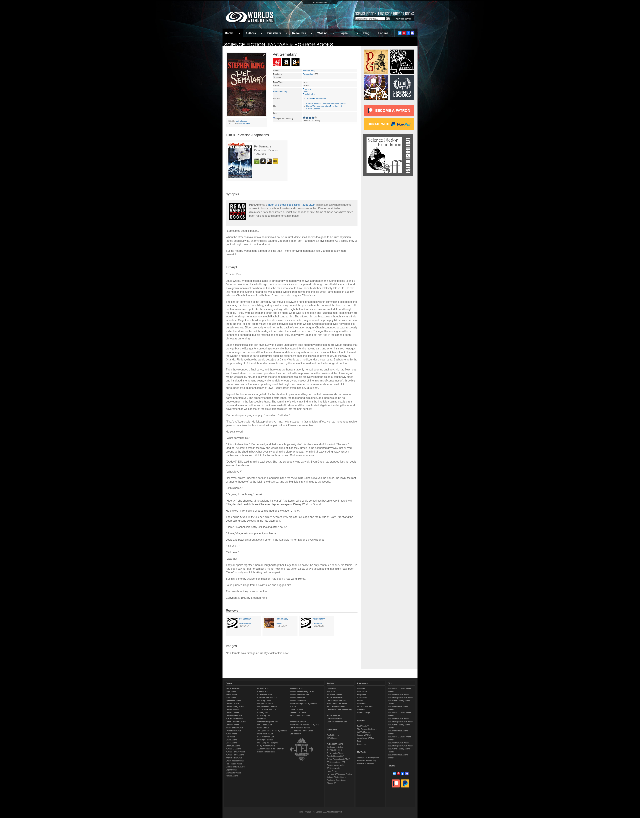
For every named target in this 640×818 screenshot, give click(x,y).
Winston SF (331, 783)
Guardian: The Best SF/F (267, 698)
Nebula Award (231, 695)
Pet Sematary (245, 619)
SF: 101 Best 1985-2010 (267, 710)
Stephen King (309, 71)
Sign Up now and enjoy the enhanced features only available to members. (368, 760)
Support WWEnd (363, 735)
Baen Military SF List (265, 737)
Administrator (241, 121)
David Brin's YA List (265, 734)
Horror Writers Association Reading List (324, 106)
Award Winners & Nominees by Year (304, 725)
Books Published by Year (300, 728)
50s (258, 743)
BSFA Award (231, 698)
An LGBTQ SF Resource (300, 716)
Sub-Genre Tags (280, 92)
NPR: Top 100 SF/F (265, 701)
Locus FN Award (232, 710)
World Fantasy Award (234, 728)
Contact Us (361, 744)
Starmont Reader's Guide (337, 722)
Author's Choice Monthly (336, 777)
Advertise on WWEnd (365, 738)
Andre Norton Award (234, 758)
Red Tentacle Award (234, 764)
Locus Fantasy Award (235, 707)
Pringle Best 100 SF (265, 704)
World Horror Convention (337, 704)
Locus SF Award (232, 704)
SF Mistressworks (264, 695)
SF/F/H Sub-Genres (365, 707)
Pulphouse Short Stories (336, 780)
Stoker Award (231, 743)
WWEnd (322, 33)
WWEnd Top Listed (297, 698)
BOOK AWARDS (233, 689)
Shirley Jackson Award (235, 761)
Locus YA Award (232, 713)
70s (267, 743)
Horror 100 (261, 719)
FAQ (359, 741)
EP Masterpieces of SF (336, 762)
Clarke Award (231, 740)
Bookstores (361, 704)
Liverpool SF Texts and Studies (339, 774)
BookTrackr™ (295, 734)
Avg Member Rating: (284, 118)
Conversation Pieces (335, 753)
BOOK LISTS (263, 689)
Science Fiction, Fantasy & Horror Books (278, 44)
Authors (251, 33)
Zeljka (279, 623)
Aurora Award (231, 734)
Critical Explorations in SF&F (338, 759)
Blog (366, 33)
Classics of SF (263, 692)
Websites (361, 710)
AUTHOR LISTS (333, 716)
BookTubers (362, 692)
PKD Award (230, 737)
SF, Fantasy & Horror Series (301, 731)
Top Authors (331, 689)
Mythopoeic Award (233, 701)
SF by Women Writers (266, 746)
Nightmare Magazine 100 (267, 722)
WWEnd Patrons (363, 732)
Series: (279, 78)
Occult (305, 92)
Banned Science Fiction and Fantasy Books (326, 104)
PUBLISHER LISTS (335, 744)
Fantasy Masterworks (335, 765)
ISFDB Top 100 (263, 716)
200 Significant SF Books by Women (272, 731)
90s (276, 743)
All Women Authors (334, 695)
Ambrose (318, 623)
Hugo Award (231, 692)
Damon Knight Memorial (336, 701)
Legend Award (231, 770)
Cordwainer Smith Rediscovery (339, 710)
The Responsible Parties (367, 729)
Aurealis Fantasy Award (235, 752)
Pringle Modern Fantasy (267, 707)
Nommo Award (232, 776)
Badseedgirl (245, 623)
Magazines (361, 695)
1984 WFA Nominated (316, 98)
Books (229, 33)
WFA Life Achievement (335, 707)
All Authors (331, 692)
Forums (383, 33)
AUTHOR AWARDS (335, 698)
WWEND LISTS (296, 689)
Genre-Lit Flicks (313, 109)
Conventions (362, 698)
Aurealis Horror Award (235, 755)
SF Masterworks (333, 768)
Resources (299, 33)
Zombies (307, 89)
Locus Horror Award (234, 716)
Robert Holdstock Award (236, 722)
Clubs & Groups (363, 713)
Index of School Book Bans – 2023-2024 (291, 204)
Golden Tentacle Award (235, 767)
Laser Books (332, 771)
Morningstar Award (233, 773)
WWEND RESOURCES (299, 722)
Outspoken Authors (334, 719)
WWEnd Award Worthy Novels (302, 692)
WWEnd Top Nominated (299, 695)
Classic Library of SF (335, 756)
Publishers (274, 33)
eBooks (360, 701)
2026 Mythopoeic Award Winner (400, 698)
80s (272, 743)
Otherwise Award (233, 746)
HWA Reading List (264, 725)
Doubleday (308, 74)
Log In (344, 33)
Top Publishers (333, 735)
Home (300, 812)
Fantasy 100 (262, 713)
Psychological (309, 94)
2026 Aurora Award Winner (398, 695)
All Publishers (332, 738)
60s (263, 743)
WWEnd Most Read (298, 701)
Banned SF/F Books (298, 713)
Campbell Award (232, 725)
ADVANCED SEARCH (404, 19)
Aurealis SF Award (233, 749)
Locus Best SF (263, 728)
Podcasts (361, 689)
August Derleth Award (234, 719)
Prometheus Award (233, 731)
